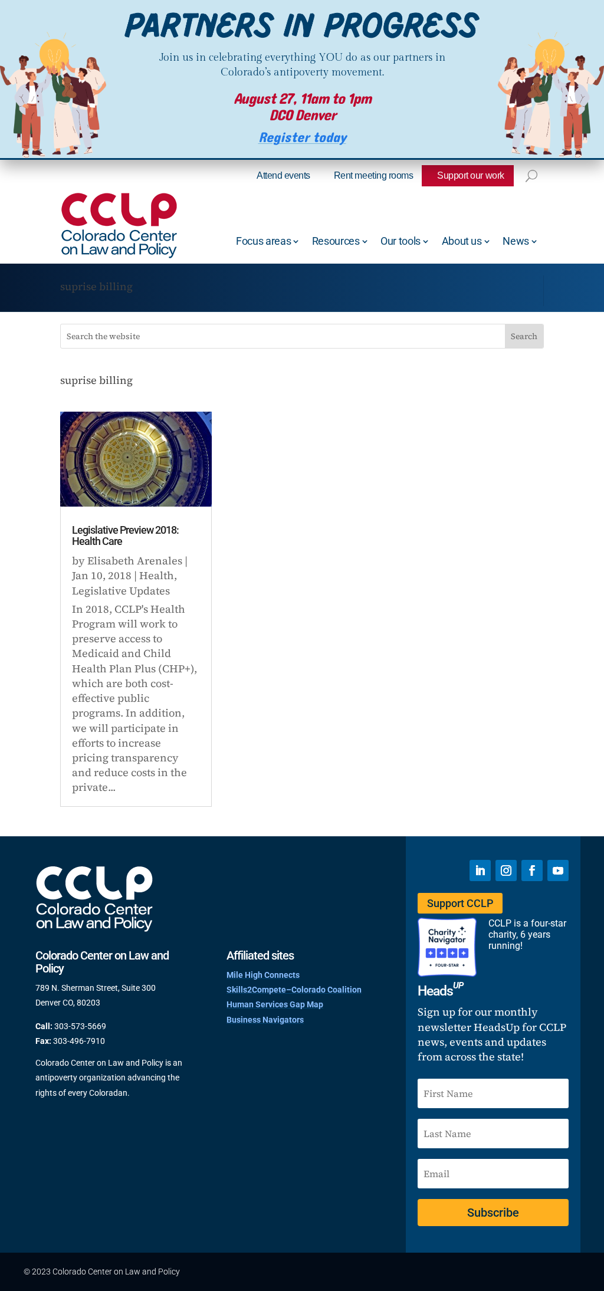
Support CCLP (460, 903)
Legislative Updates (121, 590)
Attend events (283, 175)
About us (462, 241)
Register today (302, 137)
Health (156, 575)
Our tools (400, 241)
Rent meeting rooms (373, 175)
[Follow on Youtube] (558, 870)
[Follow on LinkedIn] (480, 870)
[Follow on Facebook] (532, 870)
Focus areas (263, 241)
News (516, 241)
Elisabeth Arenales (134, 560)
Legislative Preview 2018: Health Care (125, 536)
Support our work (470, 175)
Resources (336, 241)
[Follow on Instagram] (506, 870)
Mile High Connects (263, 975)
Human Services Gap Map (274, 1004)
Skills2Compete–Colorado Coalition (294, 989)
